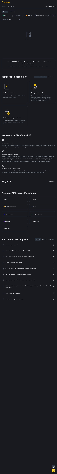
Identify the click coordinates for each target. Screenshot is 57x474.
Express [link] (4, 6)
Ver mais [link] (51, 181)
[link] (15, 199)
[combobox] (7, 15)
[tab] (4, 6)
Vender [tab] (11, 11)
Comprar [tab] (5, 11)
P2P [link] (8, 6)
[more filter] (54, 15)
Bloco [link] (12, 6)
